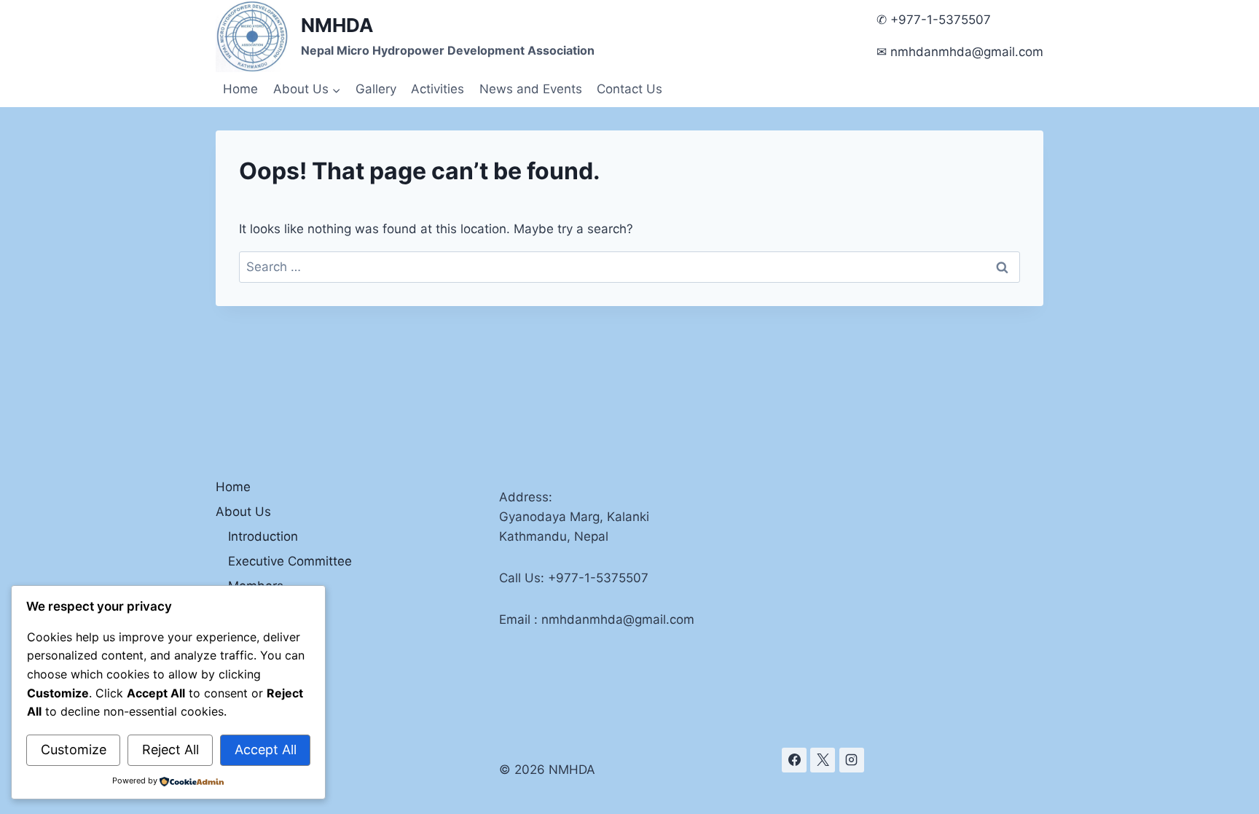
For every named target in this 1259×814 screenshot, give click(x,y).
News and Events (530, 89)
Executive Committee (290, 561)
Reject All (170, 749)
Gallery (376, 89)
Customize (73, 749)
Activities (437, 89)
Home (240, 89)
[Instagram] (851, 760)
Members (255, 586)
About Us (243, 511)
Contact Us (629, 89)
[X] (822, 760)
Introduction (263, 536)
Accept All (266, 749)
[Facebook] (794, 760)
